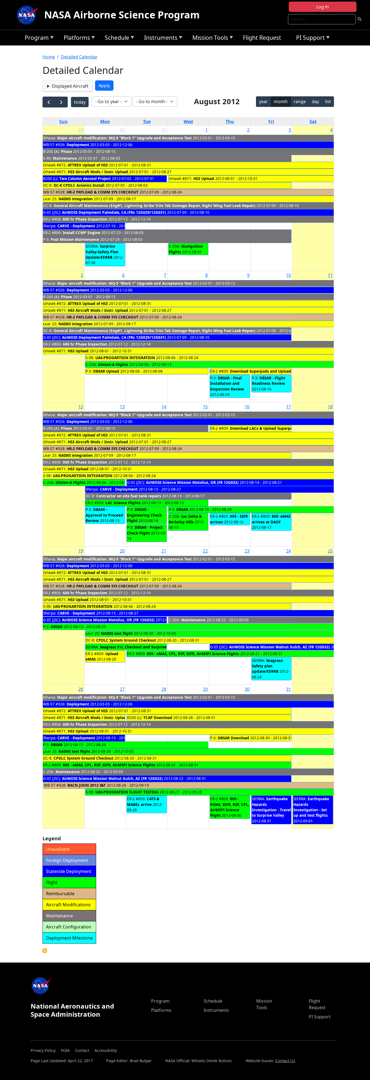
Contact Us (285, 1060)
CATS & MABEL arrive (143, 801)
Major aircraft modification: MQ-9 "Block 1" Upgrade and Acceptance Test (124, 137)
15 (205, 407)
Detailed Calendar (79, 57)
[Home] (28, 14)
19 (80, 551)
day (315, 101)
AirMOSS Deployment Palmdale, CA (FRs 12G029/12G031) (114, 212)
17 (288, 407)
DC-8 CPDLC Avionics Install (79, 185)
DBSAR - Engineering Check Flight (144, 515)
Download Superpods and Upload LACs (265, 371)
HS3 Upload (204, 178)
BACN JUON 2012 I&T (86, 785)
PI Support (309, 38)
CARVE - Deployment (76, 225)
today (80, 102)
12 (80, 407)
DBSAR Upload (106, 371)
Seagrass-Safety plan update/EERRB (268, 666)
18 (330, 407)
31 (163, 130)
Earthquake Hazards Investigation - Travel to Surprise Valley (271, 807)
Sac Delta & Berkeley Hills (185, 519)
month (281, 101)
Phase (66, 151)
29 (80, 130)
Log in (322, 7)
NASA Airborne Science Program (122, 14)
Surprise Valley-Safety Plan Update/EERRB (102, 252)
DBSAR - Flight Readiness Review (268, 380)
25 (330, 551)
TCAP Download (157, 717)
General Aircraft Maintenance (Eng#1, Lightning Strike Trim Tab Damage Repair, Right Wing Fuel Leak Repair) (154, 205)
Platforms (75, 38)
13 (122, 407)
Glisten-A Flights (113, 364)
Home (49, 57)
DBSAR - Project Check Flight (145, 530)
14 (163, 407)
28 (163, 689)
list (328, 101)
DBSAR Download (233, 737)
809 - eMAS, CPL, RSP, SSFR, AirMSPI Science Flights (193, 653)
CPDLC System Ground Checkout (126, 640)
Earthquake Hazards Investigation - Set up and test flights (311, 807)
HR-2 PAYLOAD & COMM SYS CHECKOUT (103, 192)
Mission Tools (209, 38)
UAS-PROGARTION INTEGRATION (125, 357)
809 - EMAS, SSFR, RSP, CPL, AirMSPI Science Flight (229, 807)
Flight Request (262, 37)
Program (35, 38)
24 (288, 551)
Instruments (159, 38)
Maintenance (65, 158)
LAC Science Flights (123, 502)
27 (122, 689)
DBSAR (182, 509)
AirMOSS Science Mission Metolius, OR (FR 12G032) (192, 482)
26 (80, 689)
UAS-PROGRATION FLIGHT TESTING (127, 792)
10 (288, 275)
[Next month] (61, 102)
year (263, 101)
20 (122, 551)
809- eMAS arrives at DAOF (271, 519)
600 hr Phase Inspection (85, 219)
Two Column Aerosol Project (85, 178)
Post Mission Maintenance (75, 239)
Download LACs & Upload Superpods (263, 428)
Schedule (115, 38)
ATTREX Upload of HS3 (88, 165)
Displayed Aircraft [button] (70, 86)
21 (163, 551)
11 (330, 275)
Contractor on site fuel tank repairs (128, 495)
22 (205, 551)
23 (247, 551)
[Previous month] (49, 102)
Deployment (78, 144)
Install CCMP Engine (81, 232)
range (300, 101)
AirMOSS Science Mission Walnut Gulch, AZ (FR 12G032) (279, 646)
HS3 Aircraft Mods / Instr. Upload (98, 171)
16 (247, 407)
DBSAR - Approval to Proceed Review (104, 515)
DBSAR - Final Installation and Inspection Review (227, 383)
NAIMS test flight (117, 633)
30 (122, 130)
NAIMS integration (76, 198)
